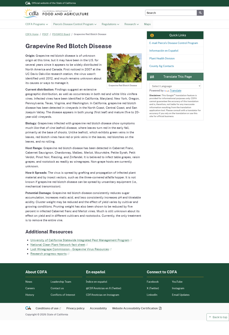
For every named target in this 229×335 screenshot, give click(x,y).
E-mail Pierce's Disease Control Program (173, 43)
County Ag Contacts (161, 66)
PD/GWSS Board (61, 34)
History (36, 295)
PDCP (45, 34)
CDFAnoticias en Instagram (102, 295)
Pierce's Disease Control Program (73, 24)
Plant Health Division (162, 58)
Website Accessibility (135, 308)
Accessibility (98, 308)
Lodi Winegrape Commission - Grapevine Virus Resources (69, 249)
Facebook (153, 282)
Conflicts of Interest (63, 295)
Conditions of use (47, 308)
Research (130, 24)
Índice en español (96, 282)
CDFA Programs (35, 24)
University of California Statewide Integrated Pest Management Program (79, 240)
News (36, 282)
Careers (36, 288)
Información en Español (163, 51)
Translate (175, 90)
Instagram (178, 288)
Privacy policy (75, 308)
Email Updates (181, 295)
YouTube (177, 282)
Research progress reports (48, 253)
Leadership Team (61, 282)
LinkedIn (152, 295)
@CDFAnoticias (103, 288)
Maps (147, 24)
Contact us (57, 288)
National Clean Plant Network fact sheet (57, 244)
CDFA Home (31, 34)
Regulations (109, 24)
